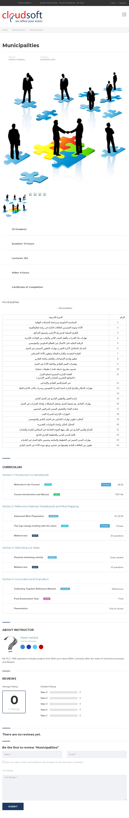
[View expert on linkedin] (29, 647)
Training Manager (28, 641)
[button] (64, 484)
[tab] (64, 484)
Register (123, 3)
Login (113, 3)
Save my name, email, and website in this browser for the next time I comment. (44, 762)
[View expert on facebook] (22, 647)
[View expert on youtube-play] (41, 647)
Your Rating (7, 770)
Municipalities (18, 30)
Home (5, 30)
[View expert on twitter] (35, 647)
